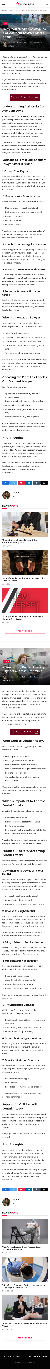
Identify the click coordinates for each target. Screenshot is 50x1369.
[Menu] (3, 3)
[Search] (46, 3)
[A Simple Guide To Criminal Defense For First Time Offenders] (25, 562)
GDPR (44, 1356)
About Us (20, 1356)
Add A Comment (25, 631)
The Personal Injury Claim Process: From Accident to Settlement (21, 1248)
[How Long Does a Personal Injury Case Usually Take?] (25, 1307)
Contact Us (8, 1356)
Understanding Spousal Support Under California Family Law (20, 541)
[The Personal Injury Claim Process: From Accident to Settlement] (25, 1231)
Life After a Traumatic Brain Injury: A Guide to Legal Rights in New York (24, 1286)
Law (5, 23)
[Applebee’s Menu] (25, 3)
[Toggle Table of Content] (35, 98)
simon (13, 43)
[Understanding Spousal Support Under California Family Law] (25, 524)
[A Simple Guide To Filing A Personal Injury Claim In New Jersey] (25, 600)
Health (6, 662)
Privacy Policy (33, 1356)
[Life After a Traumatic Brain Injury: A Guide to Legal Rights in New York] (25, 1269)
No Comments (37, 43)
